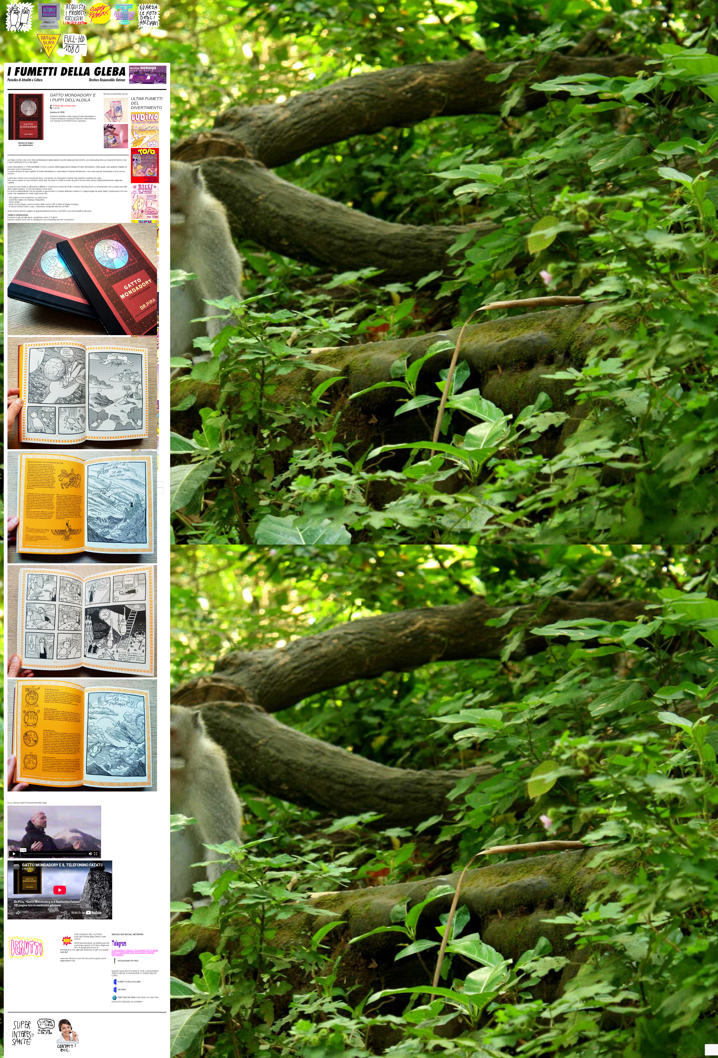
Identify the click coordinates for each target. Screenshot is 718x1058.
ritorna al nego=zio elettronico (26, 144)
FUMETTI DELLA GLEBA (129, 982)
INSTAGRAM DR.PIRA (128, 961)
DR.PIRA (122, 989)
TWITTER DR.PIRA (127, 997)
